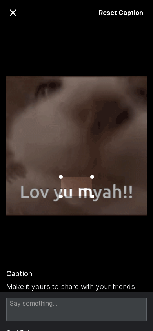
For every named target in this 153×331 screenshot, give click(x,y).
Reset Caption (121, 12)
